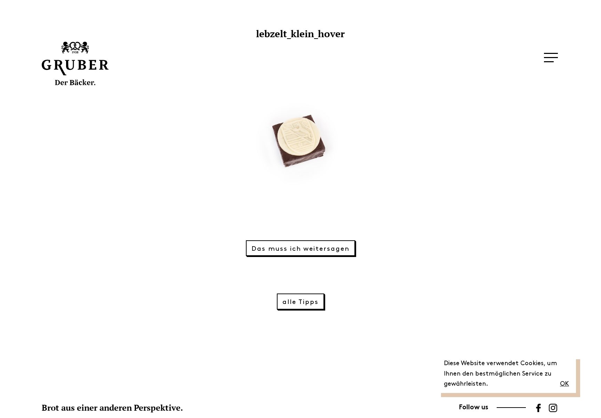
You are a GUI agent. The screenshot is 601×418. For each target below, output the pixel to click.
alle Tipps (300, 302)
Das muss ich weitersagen (300, 249)
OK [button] (564, 384)
